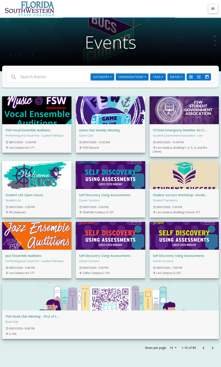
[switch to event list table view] (199, 76)
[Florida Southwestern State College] (104, 8)
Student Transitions (165, 200)
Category (101, 77)
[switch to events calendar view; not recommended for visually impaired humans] (207, 76)
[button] (76, 76)
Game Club (86, 135)
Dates (175, 77)
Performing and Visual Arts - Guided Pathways (34, 135)
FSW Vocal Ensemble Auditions (28, 130)
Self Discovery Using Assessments (105, 195)
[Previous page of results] (203, 348)
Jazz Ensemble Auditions (23, 255)
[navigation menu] (213, 8)
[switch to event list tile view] (191, 76)
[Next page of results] (212, 348)
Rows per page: (159, 348)
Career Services (89, 200)
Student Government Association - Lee (178, 135)
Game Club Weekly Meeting (99, 130)
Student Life (13, 200)
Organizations (131, 77)
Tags (157, 77)
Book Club (11, 322)
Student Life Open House (24, 195)
